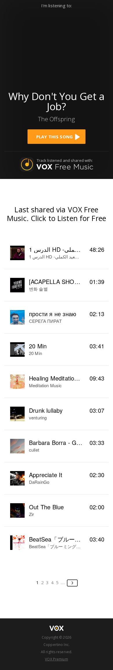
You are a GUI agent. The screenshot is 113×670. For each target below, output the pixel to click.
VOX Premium (56, 659)
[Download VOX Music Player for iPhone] (56, 47)
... (63, 582)
